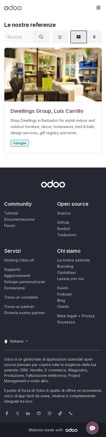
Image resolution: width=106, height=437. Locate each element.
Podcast (64, 294)
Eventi (62, 288)
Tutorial (11, 213)
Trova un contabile (21, 297)
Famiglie (19, 143)
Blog (61, 300)
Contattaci (66, 272)
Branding (65, 266)
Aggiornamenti (17, 275)
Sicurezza (66, 322)
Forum (9, 225)
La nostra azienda (73, 260)
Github (63, 222)
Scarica (63, 213)
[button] (98, 7)
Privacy (88, 316)
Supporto (12, 269)
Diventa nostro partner (24, 313)
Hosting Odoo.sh (19, 260)
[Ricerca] (41, 36)
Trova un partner (19, 306)
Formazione (14, 288)
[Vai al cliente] (53, 75)
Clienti (63, 306)
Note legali (67, 316)
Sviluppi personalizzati (24, 282)
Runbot (63, 228)
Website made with (46, 430)
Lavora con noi (70, 278)
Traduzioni (66, 235)
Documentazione (19, 219)
